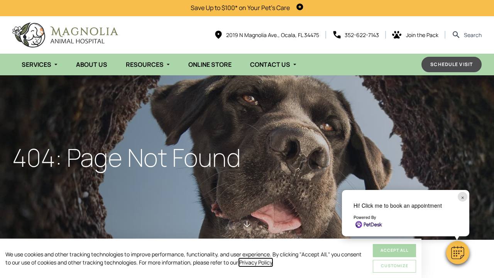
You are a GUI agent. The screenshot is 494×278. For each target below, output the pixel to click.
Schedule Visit (451, 64)
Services (36, 64)
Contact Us (270, 64)
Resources (145, 64)
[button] (457, 252)
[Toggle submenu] (56, 64)
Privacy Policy (255, 262)
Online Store (210, 64)
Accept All (395, 250)
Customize (394, 265)
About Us (91, 64)
